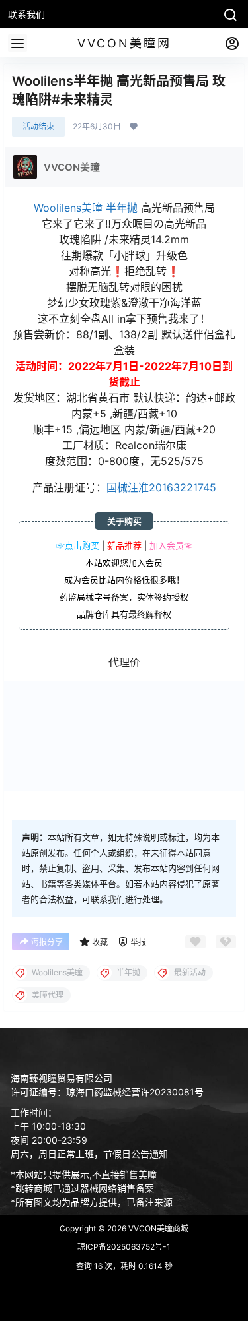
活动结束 (38, 126)
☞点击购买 (77, 545)
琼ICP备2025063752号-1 (124, 1247)
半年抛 (122, 207)
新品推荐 (124, 545)
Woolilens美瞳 (68, 207)
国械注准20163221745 (161, 487)
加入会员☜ (170, 545)
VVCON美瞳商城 (157, 1228)
